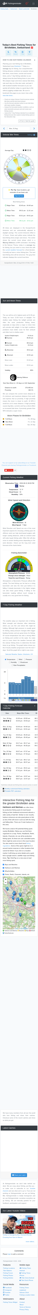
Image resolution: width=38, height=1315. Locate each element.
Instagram (8, 1290)
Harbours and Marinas (12, 868)
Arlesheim (17, 66)
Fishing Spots (4, 9)
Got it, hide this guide (27, 121)
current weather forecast (13, 250)
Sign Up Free (19, 196)
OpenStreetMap (24, 928)
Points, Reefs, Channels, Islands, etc (17, 874)
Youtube (7, 1292)
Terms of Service (25, 1307)
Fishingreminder (14, 3)
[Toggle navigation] (33, 4)
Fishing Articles (8, 1278)
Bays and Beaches (11, 864)
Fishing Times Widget (10, 1302)
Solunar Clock (24, 1292)
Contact (22, 1302)
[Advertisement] (19, 26)
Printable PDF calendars (13, 791)
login (9, 1254)
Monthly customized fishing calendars (17, 788)
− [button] (5, 882)
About (21, 1304)
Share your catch (20, 1175)
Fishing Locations (9, 1268)
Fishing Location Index (27, 1295)
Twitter (7, 1295)
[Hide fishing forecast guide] (34, 60)
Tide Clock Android (27, 1278)
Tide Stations (7, 1270)
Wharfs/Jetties (9, 871)
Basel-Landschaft (24, 9)
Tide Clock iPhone (27, 1280)
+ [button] (5, 879)
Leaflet (16, 928)
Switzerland (13, 9)
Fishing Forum (8, 1273)
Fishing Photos (8, 1275)
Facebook (8, 1287)
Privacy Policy (24, 1309)
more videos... (30, 1241)
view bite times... (8, 95)
